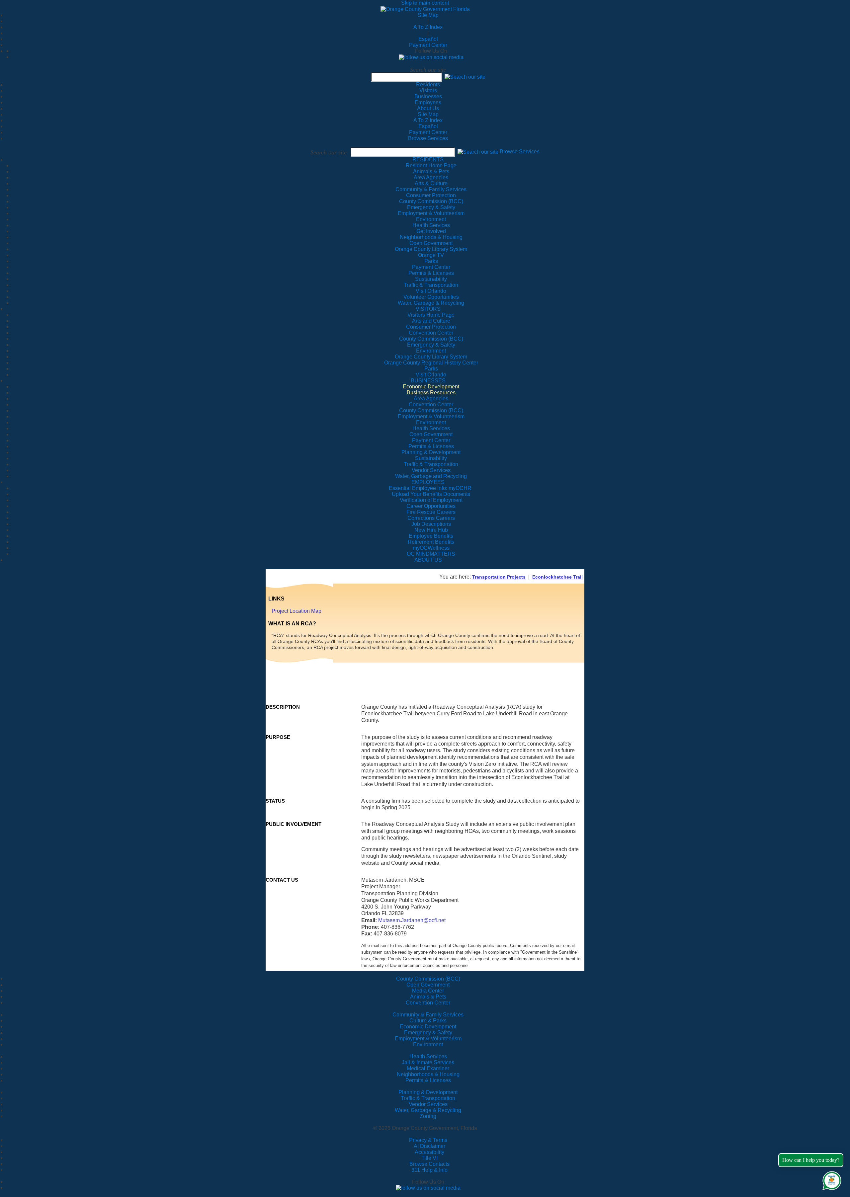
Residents (428, 84)
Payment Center (428, 45)
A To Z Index (428, 27)
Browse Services (428, 138)
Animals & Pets (428, 996)
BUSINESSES (428, 380)
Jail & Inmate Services (428, 1062)
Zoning (428, 1116)
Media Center (428, 991)
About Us (428, 108)
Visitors (428, 90)
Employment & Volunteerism (428, 1038)
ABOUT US (428, 560)
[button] (465, 77)
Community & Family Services (431, 189)
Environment (428, 1044)
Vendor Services (428, 1104)
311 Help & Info (429, 1170)
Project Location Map (296, 611)
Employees (428, 102)
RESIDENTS (428, 159)
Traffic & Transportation (428, 1098)
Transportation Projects (499, 577)
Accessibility (429, 1152)
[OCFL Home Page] (425, 9)
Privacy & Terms (428, 1140)
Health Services (428, 1056)
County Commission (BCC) (428, 979)
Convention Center (428, 1002)
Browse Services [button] (520, 152)
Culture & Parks (428, 1020)
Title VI (429, 1158)
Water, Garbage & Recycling (428, 1110)
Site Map (428, 15)
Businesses (428, 96)
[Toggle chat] (830, 1179)
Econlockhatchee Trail (557, 577)
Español (428, 39)
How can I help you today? (810, 1160)
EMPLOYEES (428, 482)
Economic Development (428, 1026)
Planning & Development (428, 1092)
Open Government (428, 985)
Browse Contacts (429, 1164)
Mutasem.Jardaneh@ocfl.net (412, 920)
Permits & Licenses (428, 1080)
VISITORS (428, 309)
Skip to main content (425, 3)
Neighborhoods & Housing (428, 1074)
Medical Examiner (428, 1068)
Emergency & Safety (428, 1032)
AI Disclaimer (429, 1146)
